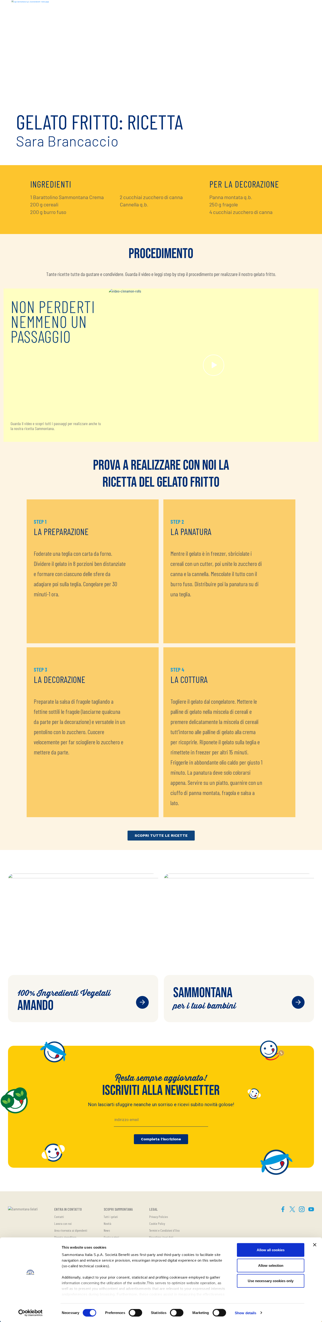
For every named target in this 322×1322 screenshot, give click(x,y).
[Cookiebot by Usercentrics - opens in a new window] (30, 1312)
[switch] (135, 1312)
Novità (107, 1224)
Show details (245, 1313)
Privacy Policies (158, 1217)
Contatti (59, 1217)
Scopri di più (142, 1002)
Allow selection (270, 1265)
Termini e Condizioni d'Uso (164, 1230)
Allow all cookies (271, 1250)
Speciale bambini (298, 1002)
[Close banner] (314, 1245)
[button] (305, 9)
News (107, 1230)
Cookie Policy (157, 1224)
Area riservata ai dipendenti (70, 1230)
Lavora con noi (63, 1224)
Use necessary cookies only (270, 1281)
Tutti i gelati (111, 1217)
